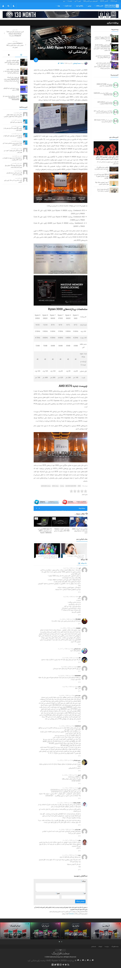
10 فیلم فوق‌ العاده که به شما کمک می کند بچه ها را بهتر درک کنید (47, 557)
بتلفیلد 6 (70, 1)
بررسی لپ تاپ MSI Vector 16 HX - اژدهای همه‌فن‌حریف (103, 121)
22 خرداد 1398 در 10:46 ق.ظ (68, 667)
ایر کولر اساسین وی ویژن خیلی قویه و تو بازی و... (13, 137)
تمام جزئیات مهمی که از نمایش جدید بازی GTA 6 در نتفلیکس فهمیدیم (102, 39)
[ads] (60, 14)
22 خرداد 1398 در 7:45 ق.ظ (69, 687)
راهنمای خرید (79, 6)
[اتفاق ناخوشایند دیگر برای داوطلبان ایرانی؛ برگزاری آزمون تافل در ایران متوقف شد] (23, 62)
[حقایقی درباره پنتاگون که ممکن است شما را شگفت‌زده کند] (113, 168)
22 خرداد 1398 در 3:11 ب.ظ (65, 649)
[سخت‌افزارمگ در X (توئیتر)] (55, 965)
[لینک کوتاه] (58, 63)
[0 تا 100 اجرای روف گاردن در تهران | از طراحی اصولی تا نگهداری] (113, 176)
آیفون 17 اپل (78, 1)
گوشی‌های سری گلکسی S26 (90, 1)
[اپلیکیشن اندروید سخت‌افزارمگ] (66, 965)
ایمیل (58, 893)
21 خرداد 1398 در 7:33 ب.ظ (64, 803)
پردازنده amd (55, 486)
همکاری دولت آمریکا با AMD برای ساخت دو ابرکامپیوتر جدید (79, 531)
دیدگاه (81, 563)
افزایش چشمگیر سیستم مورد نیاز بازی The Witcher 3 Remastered (11, 98)
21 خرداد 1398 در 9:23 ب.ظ (66, 726)
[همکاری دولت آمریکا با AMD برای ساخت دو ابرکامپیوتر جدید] (78, 522)
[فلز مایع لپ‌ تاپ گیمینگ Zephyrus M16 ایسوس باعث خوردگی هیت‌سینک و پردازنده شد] (23, 80)
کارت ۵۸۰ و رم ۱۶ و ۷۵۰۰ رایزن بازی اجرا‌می (13, 181)
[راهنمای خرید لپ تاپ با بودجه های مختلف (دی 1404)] (45, 930)
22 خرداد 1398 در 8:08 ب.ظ (68, 628)
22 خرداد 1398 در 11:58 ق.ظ (69, 658)
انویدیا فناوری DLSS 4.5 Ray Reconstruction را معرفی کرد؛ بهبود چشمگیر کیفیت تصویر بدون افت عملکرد (102, 47)
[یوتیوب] (74, 502)
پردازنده (62, 486)
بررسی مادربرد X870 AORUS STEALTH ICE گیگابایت (104, 103)
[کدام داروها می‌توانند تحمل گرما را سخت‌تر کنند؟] (74, 550)
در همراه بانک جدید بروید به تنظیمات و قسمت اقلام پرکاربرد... (12, 159)
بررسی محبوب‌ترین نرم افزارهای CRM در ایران (11, 89)
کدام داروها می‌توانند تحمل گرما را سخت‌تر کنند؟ (75, 557)
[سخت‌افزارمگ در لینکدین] (53, 965)
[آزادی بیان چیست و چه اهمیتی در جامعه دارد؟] (113, 190)
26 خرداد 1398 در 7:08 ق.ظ (70, 597)
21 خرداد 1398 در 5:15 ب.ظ (69, 855)
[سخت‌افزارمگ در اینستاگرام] (60, 965)
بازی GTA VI (114, 1)
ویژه (58, 6)
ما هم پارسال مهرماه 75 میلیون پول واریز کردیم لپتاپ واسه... (13, 166)
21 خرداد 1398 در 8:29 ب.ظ (65, 760)
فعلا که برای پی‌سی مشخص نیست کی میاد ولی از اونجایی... (12, 144)
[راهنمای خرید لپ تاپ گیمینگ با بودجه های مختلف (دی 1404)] (15, 930)
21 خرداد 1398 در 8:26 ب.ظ (69, 775)
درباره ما (107, 946)
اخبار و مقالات (99, 6)
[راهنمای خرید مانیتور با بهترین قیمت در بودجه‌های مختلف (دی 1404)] (76, 930)
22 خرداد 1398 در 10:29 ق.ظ (65, 676)
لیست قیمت (68, 6)
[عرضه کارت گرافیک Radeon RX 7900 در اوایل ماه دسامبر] (60, 522)
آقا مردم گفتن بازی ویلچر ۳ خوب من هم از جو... (13, 151)
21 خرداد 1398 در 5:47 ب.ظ (70, 840)
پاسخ (79, 592)
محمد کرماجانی (77, 63)
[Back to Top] (60, 950)
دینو (64, 1)
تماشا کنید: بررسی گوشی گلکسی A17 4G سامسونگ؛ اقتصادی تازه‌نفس (103, 112)
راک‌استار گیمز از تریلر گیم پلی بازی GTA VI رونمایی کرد (103, 57)
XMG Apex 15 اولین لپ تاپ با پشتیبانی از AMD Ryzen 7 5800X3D (45, 531)
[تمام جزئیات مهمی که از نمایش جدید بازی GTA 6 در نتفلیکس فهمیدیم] (114, 38)
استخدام (94, 946)
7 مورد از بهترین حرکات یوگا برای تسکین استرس (102, 183)
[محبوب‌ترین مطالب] (9, 55)
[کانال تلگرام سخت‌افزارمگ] (63, 965)
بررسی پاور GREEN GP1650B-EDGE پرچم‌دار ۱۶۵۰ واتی (104, 85)
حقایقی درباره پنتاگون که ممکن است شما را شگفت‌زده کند (102, 169)
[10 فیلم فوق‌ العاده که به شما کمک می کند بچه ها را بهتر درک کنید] (47, 550)
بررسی (89, 6)
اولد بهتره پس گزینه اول (16, 122)
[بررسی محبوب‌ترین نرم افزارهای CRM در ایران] (23, 89)
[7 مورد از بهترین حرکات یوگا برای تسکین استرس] (113, 183)
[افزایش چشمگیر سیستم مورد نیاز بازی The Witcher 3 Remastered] (23, 98)
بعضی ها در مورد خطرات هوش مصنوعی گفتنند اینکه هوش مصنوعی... (12, 116)
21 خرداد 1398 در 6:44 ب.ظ (66, 830)
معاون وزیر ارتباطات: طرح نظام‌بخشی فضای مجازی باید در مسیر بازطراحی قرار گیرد (11, 71)
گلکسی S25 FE (104, 1)
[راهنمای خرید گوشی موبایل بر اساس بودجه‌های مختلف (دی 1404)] (106, 930)
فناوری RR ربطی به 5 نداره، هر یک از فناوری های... (13, 129)
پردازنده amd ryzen (45, 486)
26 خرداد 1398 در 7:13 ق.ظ (70, 568)
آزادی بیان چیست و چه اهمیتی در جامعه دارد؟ (103, 190)
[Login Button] (3, 6)
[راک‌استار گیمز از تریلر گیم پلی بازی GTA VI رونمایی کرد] (114, 56)
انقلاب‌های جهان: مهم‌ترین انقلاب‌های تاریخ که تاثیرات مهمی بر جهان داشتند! (107, 158)
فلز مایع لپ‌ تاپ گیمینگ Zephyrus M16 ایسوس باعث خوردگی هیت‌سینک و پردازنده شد (60, 509)
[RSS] (68, 965)
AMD (79, 486)
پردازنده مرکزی (112, 22)
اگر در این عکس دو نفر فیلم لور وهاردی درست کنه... (14, 174)
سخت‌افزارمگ (114, 946)
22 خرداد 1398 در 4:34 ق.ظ (66, 696)
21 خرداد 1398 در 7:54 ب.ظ (70, 788)
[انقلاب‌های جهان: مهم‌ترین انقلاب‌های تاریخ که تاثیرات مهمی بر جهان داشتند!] (106, 148)
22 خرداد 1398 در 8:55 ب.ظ (67, 619)
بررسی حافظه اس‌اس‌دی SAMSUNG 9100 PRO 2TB (103, 94)
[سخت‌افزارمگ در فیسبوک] (58, 965)
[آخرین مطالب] (21, 55)
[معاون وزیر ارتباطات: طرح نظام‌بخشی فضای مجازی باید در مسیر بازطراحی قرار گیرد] (23, 71)
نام (84, 893)
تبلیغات (100, 946)
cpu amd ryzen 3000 (71, 486)
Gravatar (71, 914)
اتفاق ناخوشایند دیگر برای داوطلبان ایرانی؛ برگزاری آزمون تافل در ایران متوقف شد (12, 62)
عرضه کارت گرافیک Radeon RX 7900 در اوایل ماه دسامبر (61, 530)
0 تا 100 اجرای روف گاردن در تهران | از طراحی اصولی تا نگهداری (101, 176)
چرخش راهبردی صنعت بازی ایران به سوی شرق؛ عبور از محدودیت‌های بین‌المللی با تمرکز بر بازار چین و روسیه (102, 65)
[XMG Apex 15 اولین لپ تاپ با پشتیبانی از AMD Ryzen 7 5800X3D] (43, 522)
